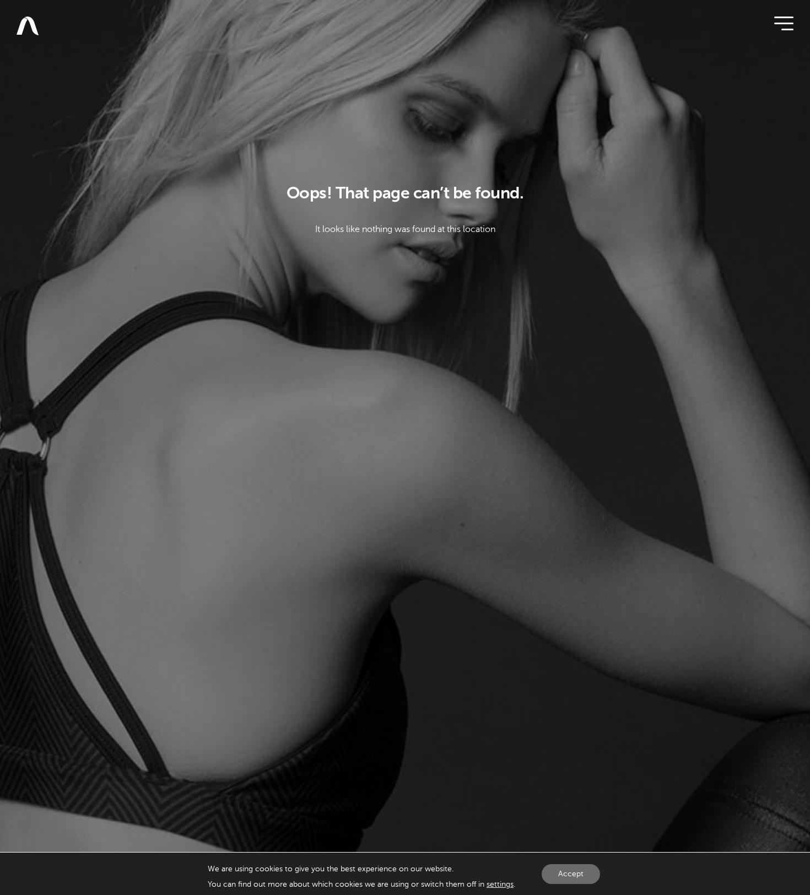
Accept (571, 874)
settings (500, 884)
